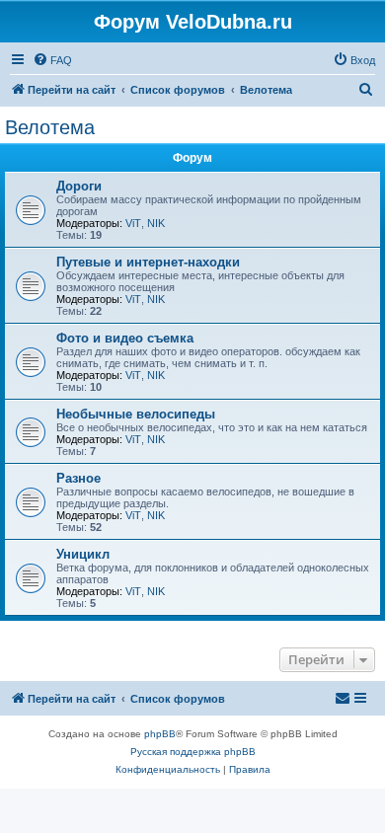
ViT (133, 223)
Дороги (79, 186)
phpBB (160, 733)
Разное (78, 478)
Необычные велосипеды (135, 414)
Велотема (50, 127)
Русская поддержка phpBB (193, 751)
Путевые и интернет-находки (148, 262)
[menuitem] (52, 60)
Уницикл (83, 554)
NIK (156, 223)
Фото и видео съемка (124, 338)
